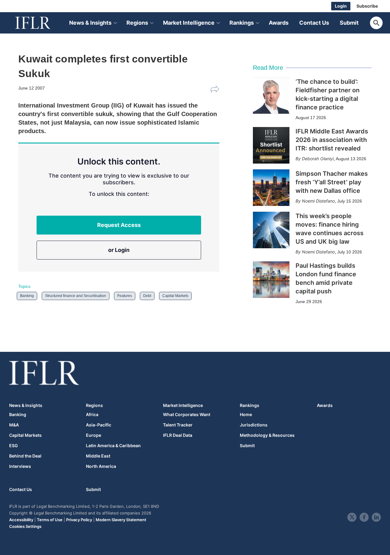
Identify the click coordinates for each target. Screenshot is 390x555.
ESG (13, 446)
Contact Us (314, 22)
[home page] (39, 23)
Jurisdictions (254, 425)
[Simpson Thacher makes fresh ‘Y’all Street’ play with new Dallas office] (271, 187)
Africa (92, 414)
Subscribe (367, 6)
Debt (147, 296)
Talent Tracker (178, 425)
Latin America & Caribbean (113, 446)
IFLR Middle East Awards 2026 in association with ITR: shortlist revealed (332, 140)
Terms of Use (49, 519)
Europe (93, 435)
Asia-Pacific (98, 425)
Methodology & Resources (267, 435)
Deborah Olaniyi (318, 158)
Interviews (20, 466)
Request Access (119, 225)
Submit (349, 22)
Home (246, 414)
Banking (27, 296)
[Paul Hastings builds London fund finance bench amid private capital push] (271, 279)
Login (341, 6)
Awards (279, 22)
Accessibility (21, 519)
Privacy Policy (79, 519)
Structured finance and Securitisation (75, 296)
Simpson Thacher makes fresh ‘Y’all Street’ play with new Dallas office (332, 182)
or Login (118, 250)
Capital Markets (175, 296)
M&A (14, 425)
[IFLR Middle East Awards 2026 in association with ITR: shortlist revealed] (271, 145)
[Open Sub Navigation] (115, 23)
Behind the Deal (25, 456)
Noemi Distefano (318, 200)
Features (124, 296)
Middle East (98, 456)
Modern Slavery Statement (121, 519)
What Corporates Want (186, 414)
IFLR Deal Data (177, 435)
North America (101, 466)
